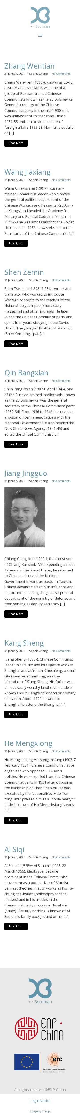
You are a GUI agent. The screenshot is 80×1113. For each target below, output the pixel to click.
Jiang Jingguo (25, 473)
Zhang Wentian (29, 66)
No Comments (61, 74)
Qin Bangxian (26, 373)
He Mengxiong (28, 743)
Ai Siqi (14, 849)
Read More (16, 143)
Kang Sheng (24, 643)
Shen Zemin (24, 272)
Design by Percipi (40, 1111)
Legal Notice (40, 1100)
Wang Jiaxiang (27, 172)
